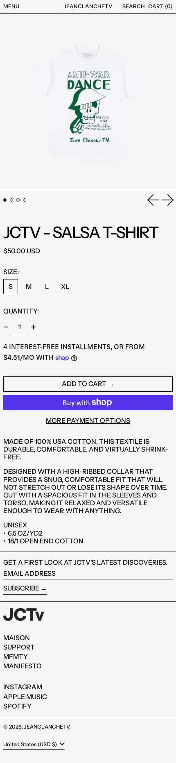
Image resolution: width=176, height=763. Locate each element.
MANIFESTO (22, 666)
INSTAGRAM (22, 687)
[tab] (5, 200)
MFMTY (15, 656)
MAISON (16, 638)
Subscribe (21, 588)
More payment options (88, 421)
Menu (11, 6)
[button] (133, 6)
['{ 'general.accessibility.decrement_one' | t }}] (5, 327)
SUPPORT (19, 647)
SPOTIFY (17, 706)
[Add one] (33, 327)
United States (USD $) (30, 744)
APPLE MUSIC (25, 697)
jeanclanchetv (88, 6)
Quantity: (21, 311)
